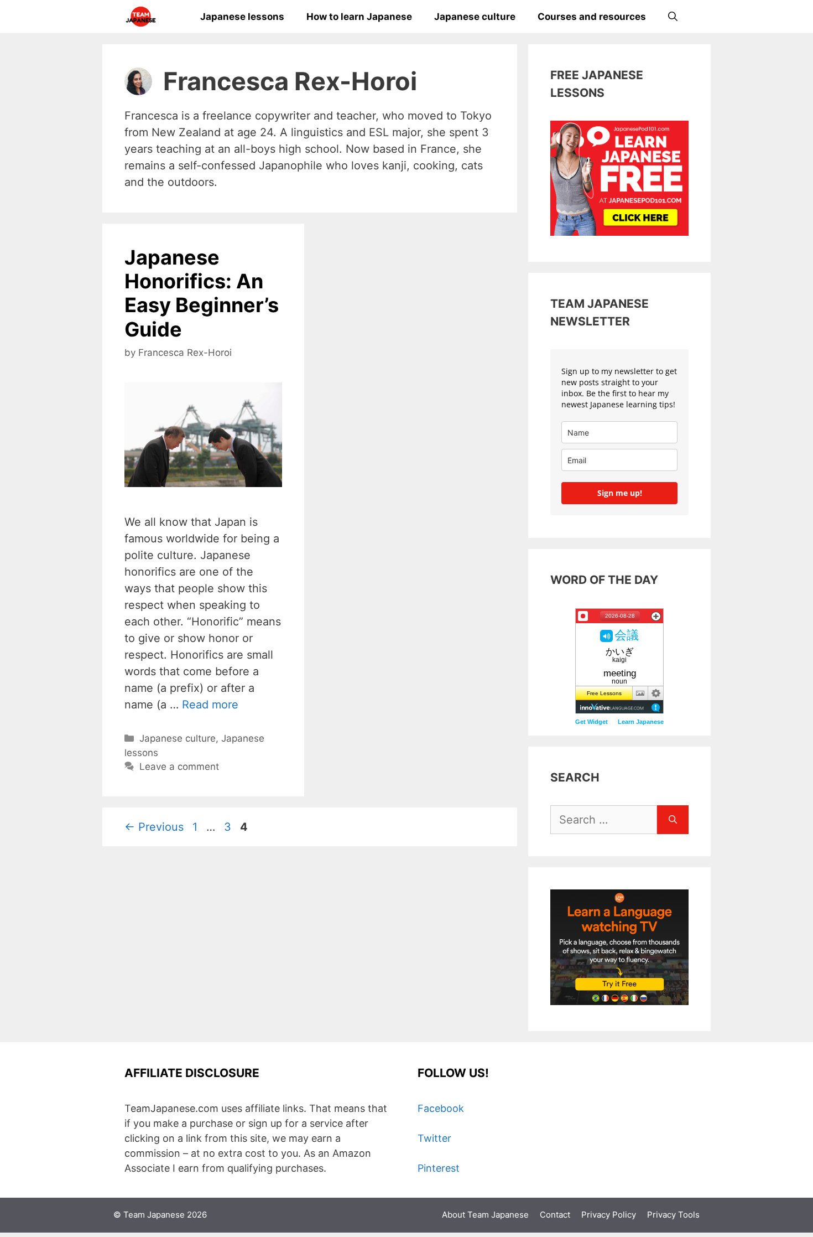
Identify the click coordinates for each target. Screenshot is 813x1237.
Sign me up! (619, 493)
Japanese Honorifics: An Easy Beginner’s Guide (201, 293)
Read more (210, 704)
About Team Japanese (485, 1214)
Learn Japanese (641, 721)
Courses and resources (592, 16)
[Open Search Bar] (673, 16)
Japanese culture (474, 16)
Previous (154, 827)
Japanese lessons (242, 16)
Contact (555, 1214)
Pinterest (439, 1168)
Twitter (434, 1138)
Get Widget (591, 721)
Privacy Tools (673, 1214)
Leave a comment (179, 766)
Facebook (441, 1108)
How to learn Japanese (359, 16)
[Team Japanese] (140, 16)
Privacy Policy (608, 1214)
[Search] (673, 819)
